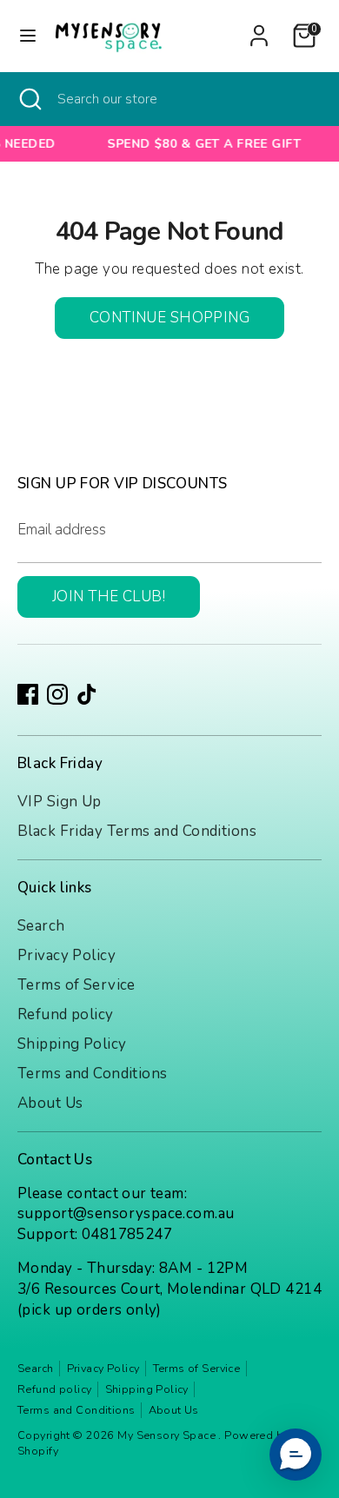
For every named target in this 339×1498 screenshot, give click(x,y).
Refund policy (65, 1014)
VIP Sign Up (59, 802)
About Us (50, 1103)
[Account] (259, 28)
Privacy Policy (66, 955)
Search (41, 926)
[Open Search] (28, 99)
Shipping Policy (71, 1044)
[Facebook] (27, 694)
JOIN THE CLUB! (108, 596)
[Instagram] (57, 694)
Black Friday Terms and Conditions (136, 831)
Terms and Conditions (92, 1074)
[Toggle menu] (27, 35)
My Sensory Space (167, 1435)
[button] (295, 1454)
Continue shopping (169, 318)
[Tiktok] (86, 694)
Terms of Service (76, 985)
